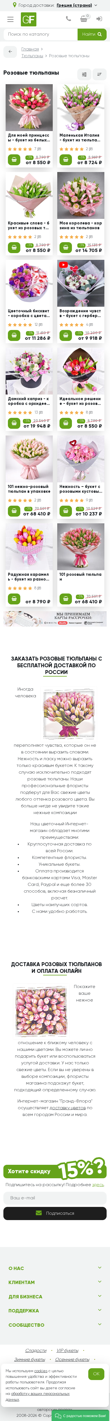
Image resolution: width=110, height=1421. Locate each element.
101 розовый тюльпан (81, 577)
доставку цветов (68, 1108)
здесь (98, 1185)
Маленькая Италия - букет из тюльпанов (80, 139)
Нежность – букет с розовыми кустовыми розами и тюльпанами (81, 490)
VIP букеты (67, 1351)
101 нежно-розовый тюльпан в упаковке (29, 489)
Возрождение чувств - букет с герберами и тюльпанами (80, 314)
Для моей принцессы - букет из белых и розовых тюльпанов (29, 139)
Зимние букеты (29, 1360)
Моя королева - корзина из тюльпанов (81, 225)
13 (36, 412)
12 (36, 325)
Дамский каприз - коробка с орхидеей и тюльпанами (28, 402)
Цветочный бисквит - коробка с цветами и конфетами (28, 314)
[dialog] (68, 19)
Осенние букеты (72, 1360)
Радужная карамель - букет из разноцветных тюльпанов (28, 578)
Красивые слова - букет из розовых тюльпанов (28, 226)
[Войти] (99, 19)
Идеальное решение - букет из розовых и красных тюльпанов (81, 402)
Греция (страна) (74, 5)
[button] (80, 1415)
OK (96, 1374)
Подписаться (60, 1213)
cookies (40, 1371)
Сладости (35, 1351)
